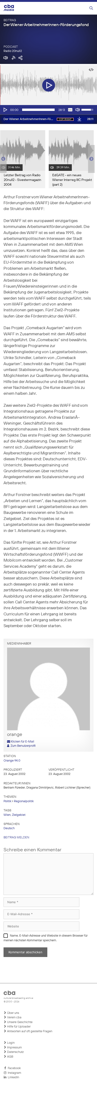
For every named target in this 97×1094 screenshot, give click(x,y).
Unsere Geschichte (19, 1022)
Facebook (13, 1068)
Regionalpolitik (24, 801)
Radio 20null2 (13, 51)
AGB (9, 1056)
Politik (7, 801)
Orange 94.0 (12, 760)
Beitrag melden (16, 838)
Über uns (12, 1013)
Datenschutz (15, 1052)
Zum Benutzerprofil (22, 745)
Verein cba (13, 1017)
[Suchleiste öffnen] (91, 8)
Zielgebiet (18, 815)
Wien (7, 815)
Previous (2, 159)
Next (91, 159)
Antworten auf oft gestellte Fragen (29, 1031)
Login (10, 1042)
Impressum (14, 1047)
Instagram (13, 1072)
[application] (48, 109)
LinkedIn (12, 1077)
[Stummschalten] (77, 109)
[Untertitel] (70, 109)
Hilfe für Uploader (18, 1026)
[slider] (38, 110)
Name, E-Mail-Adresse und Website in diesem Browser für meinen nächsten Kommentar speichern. (46, 938)
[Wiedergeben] (5, 109)
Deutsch (9, 828)
